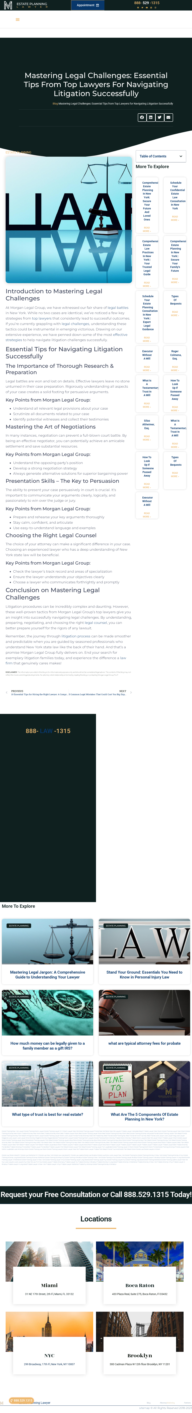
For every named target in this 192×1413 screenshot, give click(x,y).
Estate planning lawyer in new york (33, 1160)
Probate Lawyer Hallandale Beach (132, 1131)
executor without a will (147, 355)
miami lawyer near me (71, 1149)
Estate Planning (32, 4)
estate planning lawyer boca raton (17, 1140)
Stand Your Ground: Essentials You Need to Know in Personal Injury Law (144, 974)
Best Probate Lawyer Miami (70, 1133)
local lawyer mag (170, 1136)
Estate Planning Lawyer (34, 1403)
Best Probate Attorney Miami (50, 1133)
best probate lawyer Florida (36, 1147)
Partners (187, 1403)
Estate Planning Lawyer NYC (53, 1131)
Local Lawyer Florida (71, 1136)
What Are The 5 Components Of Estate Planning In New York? (144, 1116)
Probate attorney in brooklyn (87, 1162)
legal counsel (96, 623)
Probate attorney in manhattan (127, 1162)
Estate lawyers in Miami (152, 1149)
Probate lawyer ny (71, 1162)
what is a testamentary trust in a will (150, 388)
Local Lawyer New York (117, 1155)
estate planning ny (131, 1155)
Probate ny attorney (85, 1164)
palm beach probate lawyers (44, 1145)
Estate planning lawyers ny (116, 1160)
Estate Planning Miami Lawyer (34, 1131)
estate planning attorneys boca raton (114, 1140)
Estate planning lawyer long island (76, 1160)
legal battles (118, 308)
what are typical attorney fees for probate (144, 1043)
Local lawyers (9, 1162)
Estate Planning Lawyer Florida (89, 1131)
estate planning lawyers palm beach (41, 1140)
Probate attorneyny (58, 1162)
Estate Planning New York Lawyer (13, 1131)
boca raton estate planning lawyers (146, 1142)
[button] (17, 19)
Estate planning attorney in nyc (173, 1155)
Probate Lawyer (115, 1145)
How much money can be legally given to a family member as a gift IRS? (47, 1045)
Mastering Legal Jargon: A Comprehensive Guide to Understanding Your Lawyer (47, 974)
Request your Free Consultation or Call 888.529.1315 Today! (96, 1194)
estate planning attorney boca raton (89, 1140)
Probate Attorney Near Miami (31, 1133)
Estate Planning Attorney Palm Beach (14, 1136)
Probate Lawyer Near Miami (152, 1131)
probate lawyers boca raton (82, 1145)
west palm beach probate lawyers (23, 1145)
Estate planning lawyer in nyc (55, 1160)
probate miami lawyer (86, 1149)
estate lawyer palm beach (77, 1147)
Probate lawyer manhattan (70, 1164)
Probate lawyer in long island (17, 1164)
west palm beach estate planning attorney (92, 1142)
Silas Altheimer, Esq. (148, 424)
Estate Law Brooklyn (90, 1155)
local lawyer (159, 1136)
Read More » (147, 229)
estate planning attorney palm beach (164, 1140)
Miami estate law (138, 1149)
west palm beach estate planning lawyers (120, 1142)
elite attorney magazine (46, 1138)
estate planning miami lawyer (63, 1138)
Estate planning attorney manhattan (33, 1157)
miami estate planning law (33, 1149)
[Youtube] (146, 7)
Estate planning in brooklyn (73, 1157)
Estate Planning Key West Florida (123, 1136)
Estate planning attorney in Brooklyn (104, 1164)
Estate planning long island (134, 1160)
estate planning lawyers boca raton (65, 1140)
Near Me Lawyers (115, 1131)
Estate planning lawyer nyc (97, 1160)
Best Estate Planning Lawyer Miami (90, 1133)
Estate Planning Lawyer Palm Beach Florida (173, 1133)
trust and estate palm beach (121, 1149)
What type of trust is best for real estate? (47, 1114)
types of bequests (176, 300)
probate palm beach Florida (103, 1149)
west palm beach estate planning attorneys (63, 1142)
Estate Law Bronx (103, 1155)
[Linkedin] (151, 7)
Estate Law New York (46, 1155)
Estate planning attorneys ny (54, 1157)
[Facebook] (138, 7)
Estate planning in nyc (108, 1157)
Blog (55, 103)
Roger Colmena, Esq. (176, 355)
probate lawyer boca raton (101, 1145)
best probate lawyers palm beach (57, 1147)
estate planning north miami (143, 1147)
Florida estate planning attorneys (164, 1147)
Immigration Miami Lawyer (35, 1136)
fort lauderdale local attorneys (14, 1149)
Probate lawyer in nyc (53, 1164)
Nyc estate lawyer (46, 1162)
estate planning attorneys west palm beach (34, 1142)
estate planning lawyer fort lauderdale (99, 1147)
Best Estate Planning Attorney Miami (114, 1133)
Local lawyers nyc (20, 1162)
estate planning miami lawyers (84, 1138)
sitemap (144, 1408)
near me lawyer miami (154, 1138)
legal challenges (75, 324)
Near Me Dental (104, 1131)
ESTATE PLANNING (18, 152)
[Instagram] (155, 7)
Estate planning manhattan (152, 1160)
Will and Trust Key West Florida (144, 1136)
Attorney (167, 1403)
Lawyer (34, 6)
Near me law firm (33, 1162)
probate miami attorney (123, 1138)
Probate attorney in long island (107, 1162)
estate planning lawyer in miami (123, 1147)
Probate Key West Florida (104, 1136)
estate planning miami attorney (104, 1138)
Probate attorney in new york (147, 1162)
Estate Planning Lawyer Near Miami (173, 1131)
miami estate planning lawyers (53, 1149)
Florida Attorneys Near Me (86, 1136)
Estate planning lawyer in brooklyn (149, 1157)
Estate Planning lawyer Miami (54, 1136)
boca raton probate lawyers (167, 1142)
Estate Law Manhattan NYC (30, 1155)
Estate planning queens (169, 1160)
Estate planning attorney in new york (150, 1155)
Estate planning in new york (91, 1157)
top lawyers (42, 318)
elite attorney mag (32, 1138)
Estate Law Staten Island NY (11, 1155)
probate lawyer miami (170, 1138)
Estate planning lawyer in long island (173, 1157)
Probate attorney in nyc (165, 1162)
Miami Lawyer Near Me (70, 1131)
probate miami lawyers (139, 1138)
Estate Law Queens (77, 1155)
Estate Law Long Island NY (62, 1155)
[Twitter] (142, 7)
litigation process (76, 636)
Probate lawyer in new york (36, 1164)
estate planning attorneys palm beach (139, 1140)
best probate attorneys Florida (17, 1147)
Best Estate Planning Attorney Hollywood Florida (142, 1133)
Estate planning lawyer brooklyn (126, 1157)
